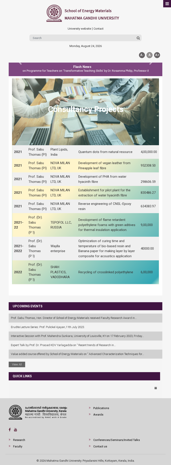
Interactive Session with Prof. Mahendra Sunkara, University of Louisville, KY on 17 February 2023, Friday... (77, 336)
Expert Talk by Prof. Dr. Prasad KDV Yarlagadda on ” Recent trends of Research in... (63, 345)
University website (79, 28)
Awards (98, 414)
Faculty (17, 446)
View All (17, 364)
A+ (157, 55)
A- (142, 55)
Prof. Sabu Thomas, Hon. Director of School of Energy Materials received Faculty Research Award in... (74, 318)
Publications (101, 408)
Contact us (100, 446)
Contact (99, 28)
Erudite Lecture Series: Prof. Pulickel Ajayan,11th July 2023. (48, 327)
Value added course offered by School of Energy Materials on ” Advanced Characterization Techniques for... (77, 354)
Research (19, 440)
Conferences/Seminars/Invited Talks (116, 440)
